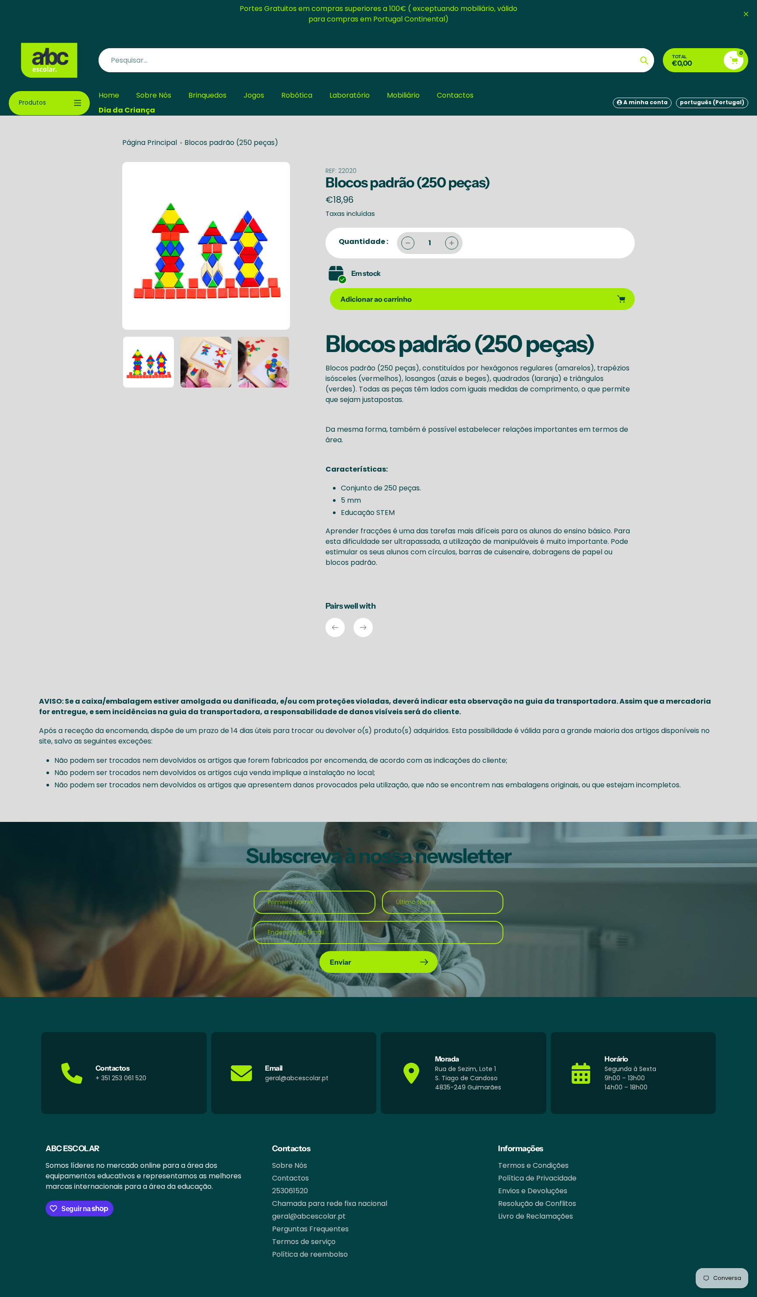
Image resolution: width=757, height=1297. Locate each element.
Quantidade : (363, 241)
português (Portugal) (712, 102)
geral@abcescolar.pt (309, 1216)
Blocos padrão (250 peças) (231, 142)
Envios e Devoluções (532, 1191)
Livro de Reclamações (535, 1216)
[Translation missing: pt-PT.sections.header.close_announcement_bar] (746, 14)
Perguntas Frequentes (310, 1229)
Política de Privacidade (537, 1178)
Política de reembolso (310, 1254)
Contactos (290, 1178)
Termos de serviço (304, 1242)
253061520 (290, 1191)
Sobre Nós (289, 1165)
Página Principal (149, 142)
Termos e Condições (533, 1165)
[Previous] (335, 627)
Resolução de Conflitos (537, 1203)
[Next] (363, 627)
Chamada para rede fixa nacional (329, 1203)
